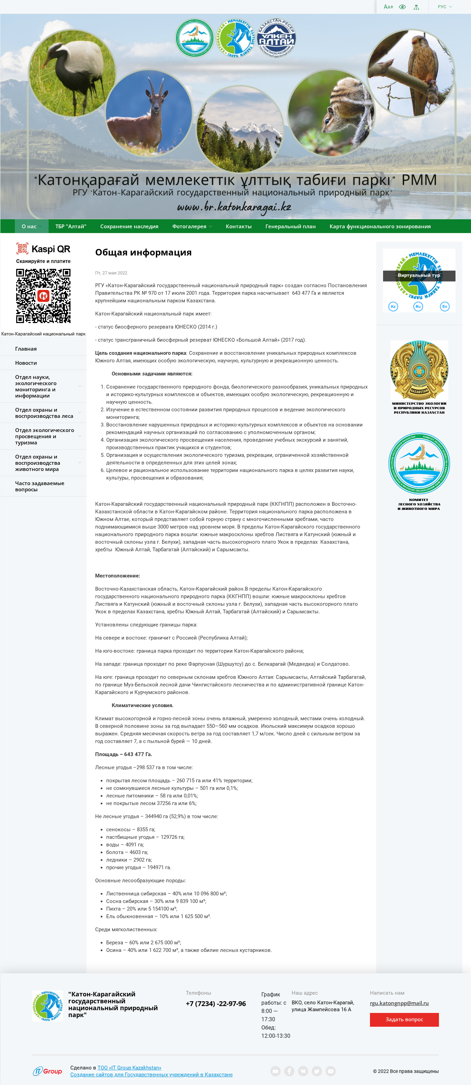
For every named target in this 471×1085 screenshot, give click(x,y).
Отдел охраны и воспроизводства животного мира (37, 462)
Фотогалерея (189, 226)
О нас (29, 226)
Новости (26, 362)
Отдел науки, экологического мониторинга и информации (36, 386)
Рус (442, 6)
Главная (26, 348)
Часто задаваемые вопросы (39, 486)
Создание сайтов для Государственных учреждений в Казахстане (151, 1075)
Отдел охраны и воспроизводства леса (44, 412)
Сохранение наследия (129, 226)
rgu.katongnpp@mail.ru (399, 1002)
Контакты (239, 226)
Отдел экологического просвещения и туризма (44, 436)
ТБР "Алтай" (71, 226)
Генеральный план (290, 226)
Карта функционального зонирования (380, 226)
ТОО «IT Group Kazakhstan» (129, 1068)
